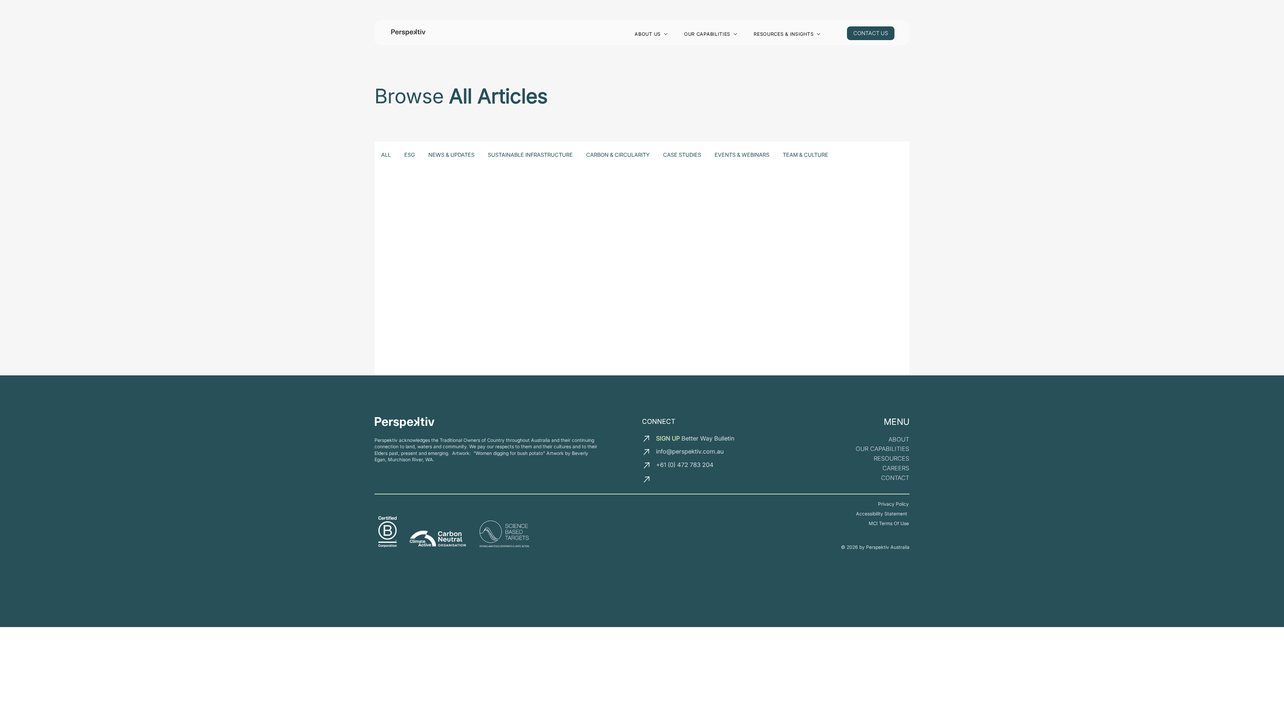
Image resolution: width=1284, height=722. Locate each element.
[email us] (647, 439)
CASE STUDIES (682, 154)
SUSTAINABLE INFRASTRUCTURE (530, 154)
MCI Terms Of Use (889, 523)
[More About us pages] (665, 34)
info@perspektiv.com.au (690, 451)
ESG (409, 154)
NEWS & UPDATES (451, 154)
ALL (386, 154)
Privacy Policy (893, 504)
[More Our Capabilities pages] (735, 34)
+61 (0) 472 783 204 (685, 464)
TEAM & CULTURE (805, 154)
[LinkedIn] (662, 481)
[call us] (647, 465)
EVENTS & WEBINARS (742, 154)
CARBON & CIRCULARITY (618, 154)
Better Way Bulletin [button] (695, 438)
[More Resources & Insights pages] (818, 34)
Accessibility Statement (882, 513)
